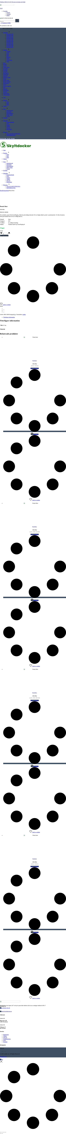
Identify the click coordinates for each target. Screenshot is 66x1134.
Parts (7, 55)
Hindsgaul (5, 73)
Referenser (6, 1034)
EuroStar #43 (9, 44)
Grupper (5, 71)
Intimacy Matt (6, 77)
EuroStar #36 (9, 35)
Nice (4, 87)
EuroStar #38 (9, 38)
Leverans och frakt (20, 2)
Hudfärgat (5, 74)
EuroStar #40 (9, 41)
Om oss (13, 2)
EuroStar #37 (9, 37)
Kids (7, 54)
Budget (5, 64)
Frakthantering (7, 1039)
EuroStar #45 (9, 47)
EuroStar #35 (9, 34)
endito (24, 314)
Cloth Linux (6, 67)
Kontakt (5, 1042)
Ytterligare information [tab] (9, 317)
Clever (5, 66)
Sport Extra (6, 93)
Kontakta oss (3, 1056)
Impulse (5, 50)
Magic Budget (6, 81)
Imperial (5, 76)
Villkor (5, 1036)
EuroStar (5, 32)
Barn (4, 63)
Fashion (8, 51)
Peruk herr (35, 360)
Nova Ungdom (7, 86)
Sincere (5, 92)
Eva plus (5, 68)
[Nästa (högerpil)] (2, 1133)
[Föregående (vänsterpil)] (0, 1133)
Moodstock (6, 83)
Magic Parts (6, 80)
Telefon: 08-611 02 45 (5, 2)
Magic (4, 79)
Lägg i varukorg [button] (35, 368)
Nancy (5, 84)
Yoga (7, 61)
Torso (7, 58)
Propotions (6, 90)
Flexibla (5, 70)
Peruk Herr (34, 526)
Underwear (9, 60)
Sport (7, 53)
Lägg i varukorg (4, 235)
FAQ (1, 8)
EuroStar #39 (9, 40)
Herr (15, 314)
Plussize (8, 57)
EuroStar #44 (9, 45)
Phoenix (5, 89)
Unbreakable (6, 94)
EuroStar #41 (9, 42)
